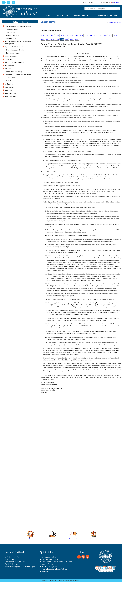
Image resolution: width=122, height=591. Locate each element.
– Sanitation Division (12, 35)
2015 (96, 36)
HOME (47, 15)
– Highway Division (11, 29)
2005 (67, 39)
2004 (71, 39)
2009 (47, 39)
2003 (76, 39)
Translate (117, 2)
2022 (62, 36)
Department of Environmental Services (18, 26)
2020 (71, 36)
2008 (52, 39)
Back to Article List (115, 23)
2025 (47, 36)
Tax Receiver (9, 84)
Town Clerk (8, 90)
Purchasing (8, 68)
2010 (42, 39)
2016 (91, 36)
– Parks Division (10, 32)
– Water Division (10, 38)
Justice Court (9, 59)
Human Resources (11, 56)
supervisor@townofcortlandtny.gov (21, 566)
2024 (52, 36)
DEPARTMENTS (62, 15)
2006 (62, 39)
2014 (100, 36)
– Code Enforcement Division (14, 50)
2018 (81, 36)
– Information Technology (13, 72)
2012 (110, 36)
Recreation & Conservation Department (18, 75)
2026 (42, 36)
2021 (67, 36)
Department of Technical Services (16, 47)
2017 (86, 36)
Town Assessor (9, 87)
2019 (76, 36)
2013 (105, 36)
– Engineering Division (12, 53)
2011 (115, 36)
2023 (57, 36)
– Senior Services (10, 78)
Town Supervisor (10, 96)
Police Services (9, 65)
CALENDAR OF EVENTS (107, 15)
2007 (57, 39)
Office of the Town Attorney (14, 62)
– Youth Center (10, 81)
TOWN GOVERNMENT (82, 15)
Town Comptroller (11, 93)
